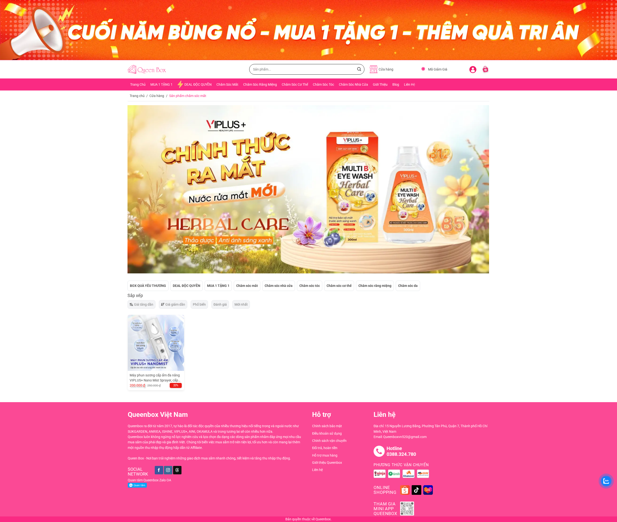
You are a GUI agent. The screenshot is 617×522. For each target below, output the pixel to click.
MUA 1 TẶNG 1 (161, 84)
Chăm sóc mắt (247, 286)
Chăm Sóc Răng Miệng (260, 84)
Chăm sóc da (408, 286)
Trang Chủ (138, 84)
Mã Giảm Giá (437, 69)
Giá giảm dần (175, 304)
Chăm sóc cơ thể (339, 286)
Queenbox (323, 519)
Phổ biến (199, 304)
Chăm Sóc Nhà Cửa (353, 84)
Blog (395, 84)
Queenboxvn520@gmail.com (405, 437)
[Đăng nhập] (473, 68)
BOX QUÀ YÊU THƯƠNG (148, 286)
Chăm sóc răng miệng (374, 286)
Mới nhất (241, 304)
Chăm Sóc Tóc (323, 84)
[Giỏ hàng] (485, 69)
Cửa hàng (156, 96)
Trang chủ (137, 96)
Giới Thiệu (380, 84)
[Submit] (359, 69)
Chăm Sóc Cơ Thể (295, 84)
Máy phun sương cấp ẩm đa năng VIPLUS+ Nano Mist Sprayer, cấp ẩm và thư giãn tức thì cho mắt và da (155, 378)
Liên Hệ (409, 84)
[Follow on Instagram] (168, 470)
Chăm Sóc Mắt (227, 84)
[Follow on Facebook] (159, 470)
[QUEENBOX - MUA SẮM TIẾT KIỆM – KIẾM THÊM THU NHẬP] (147, 69)
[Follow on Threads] (177, 470)
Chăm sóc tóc (309, 286)
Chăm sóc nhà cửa (279, 286)
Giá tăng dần (143, 304)
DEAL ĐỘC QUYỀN (198, 84)
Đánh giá (220, 304)
